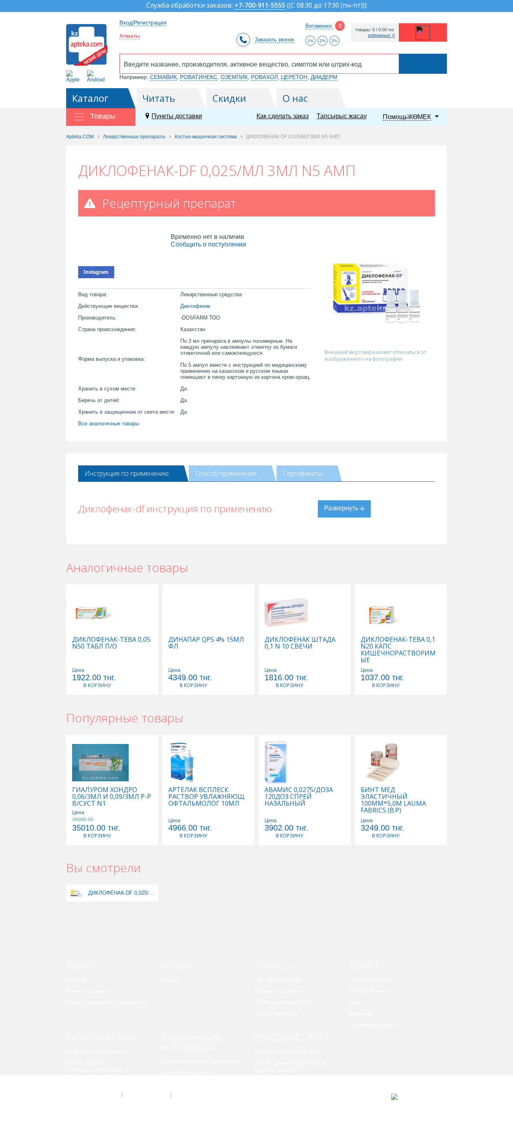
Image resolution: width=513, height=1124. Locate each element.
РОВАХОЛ (264, 77)
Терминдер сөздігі (372, 1024)
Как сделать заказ (282, 116)
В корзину (97, 685)
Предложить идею (90, 1081)
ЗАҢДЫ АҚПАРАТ (292, 1036)
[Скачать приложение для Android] (97, 76)
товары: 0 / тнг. (375, 30)
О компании (145, 1095)
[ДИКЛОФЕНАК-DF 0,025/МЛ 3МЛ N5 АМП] (76, 893)
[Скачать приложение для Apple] (74, 76)
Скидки (229, 98)
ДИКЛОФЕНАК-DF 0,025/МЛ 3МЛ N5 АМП (122, 893)
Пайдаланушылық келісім (287, 1051)
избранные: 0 (381, 35)
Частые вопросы (276, 1013)
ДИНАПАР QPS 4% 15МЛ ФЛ (206, 643)
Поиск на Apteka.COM (283, 1002)
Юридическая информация (191, 1041)
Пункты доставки (176, 116)
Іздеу (355, 1002)
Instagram (96, 272)
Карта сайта (195, 1095)
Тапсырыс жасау (342, 116)
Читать (158, 98)
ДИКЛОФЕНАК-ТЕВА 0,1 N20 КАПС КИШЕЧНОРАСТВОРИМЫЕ (398, 649)
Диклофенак (195, 306)
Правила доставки (278, 991)
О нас (295, 98)
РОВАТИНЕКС (198, 77)
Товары (76, 979)
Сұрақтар (361, 1013)
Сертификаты (302, 473)
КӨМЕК (365, 965)
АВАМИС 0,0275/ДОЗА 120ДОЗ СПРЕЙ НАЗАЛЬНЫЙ (299, 796)
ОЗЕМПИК (234, 77)
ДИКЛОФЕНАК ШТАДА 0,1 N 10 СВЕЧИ (300, 643)
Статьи (169, 979)
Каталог (90, 98)
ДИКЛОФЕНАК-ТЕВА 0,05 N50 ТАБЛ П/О (111, 643)
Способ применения (225, 473)
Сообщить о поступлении (208, 244)
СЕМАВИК (163, 77)
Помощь (273, 965)
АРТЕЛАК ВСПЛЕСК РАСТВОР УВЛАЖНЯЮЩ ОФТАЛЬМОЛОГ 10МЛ (206, 796)
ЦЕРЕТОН (294, 77)
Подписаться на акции (95, 1051)
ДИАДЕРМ (324, 77)
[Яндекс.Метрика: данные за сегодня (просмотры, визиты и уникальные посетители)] (414, 1097)
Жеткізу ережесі (369, 991)
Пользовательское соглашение (201, 1061)
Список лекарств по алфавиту (105, 1002)
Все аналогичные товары (108, 423)
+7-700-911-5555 (259, 6)
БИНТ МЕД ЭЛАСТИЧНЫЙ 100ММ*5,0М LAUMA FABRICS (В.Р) (393, 800)
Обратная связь (101, 1036)
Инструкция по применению (127, 473)
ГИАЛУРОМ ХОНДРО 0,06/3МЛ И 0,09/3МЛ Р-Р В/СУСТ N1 (111, 796)
